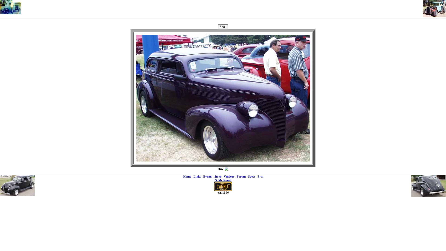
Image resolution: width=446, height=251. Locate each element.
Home (187, 176)
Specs (251, 176)
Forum (241, 176)
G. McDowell (223, 180)
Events (207, 176)
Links (197, 176)
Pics (260, 176)
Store (217, 176)
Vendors (229, 176)
